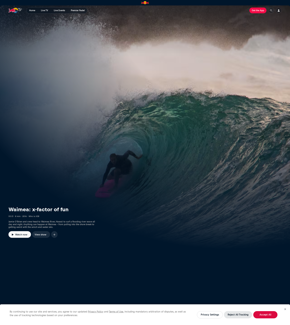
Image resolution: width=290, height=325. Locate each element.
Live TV (44, 10)
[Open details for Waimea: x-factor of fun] (145, 127)
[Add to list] (54, 234)
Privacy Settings (210, 314)
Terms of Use (116, 311)
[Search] (271, 10)
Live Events (59, 10)
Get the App (258, 10)
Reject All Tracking (238, 314)
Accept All (265, 314)
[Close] (285, 309)
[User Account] (279, 10)
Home (32, 10)
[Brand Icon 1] (145, 2)
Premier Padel (78, 10)
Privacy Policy (95, 311)
